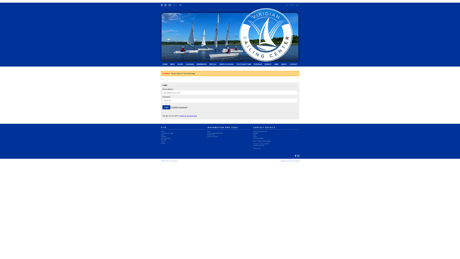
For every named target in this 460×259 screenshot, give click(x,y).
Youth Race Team (243, 64)
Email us (174, 5)
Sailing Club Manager (293, 161)
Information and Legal (167, 133)
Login (297, 5)
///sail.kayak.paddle (258, 138)
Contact (293, 64)
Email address (167, 89)
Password (166, 97)
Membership (202, 64)
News (172, 64)
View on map (256, 148)
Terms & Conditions (212, 136)
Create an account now (188, 116)
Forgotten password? (179, 107)
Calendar (190, 64)
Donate (268, 64)
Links (276, 64)
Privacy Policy (211, 135)
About (284, 64)
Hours (180, 64)
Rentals (213, 64)
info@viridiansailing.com (264, 141)
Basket (292, 5)
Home (165, 64)
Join (287, 5)
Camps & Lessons (226, 64)
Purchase (258, 64)
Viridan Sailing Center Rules (215, 133)
